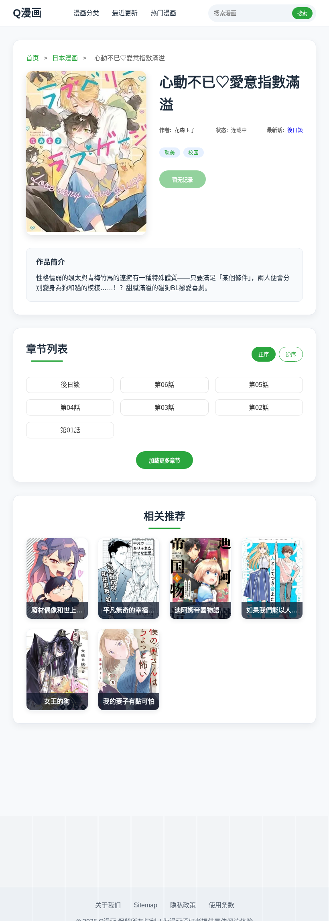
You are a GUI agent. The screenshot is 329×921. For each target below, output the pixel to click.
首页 (32, 58)
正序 (263, 355)
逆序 (291, 355)
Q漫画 (27, 12)
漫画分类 (86, 13)
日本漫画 (65, 58)
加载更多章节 (164, 461)
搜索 (302, 13)
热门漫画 (163, 13)
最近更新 (125, 13)
